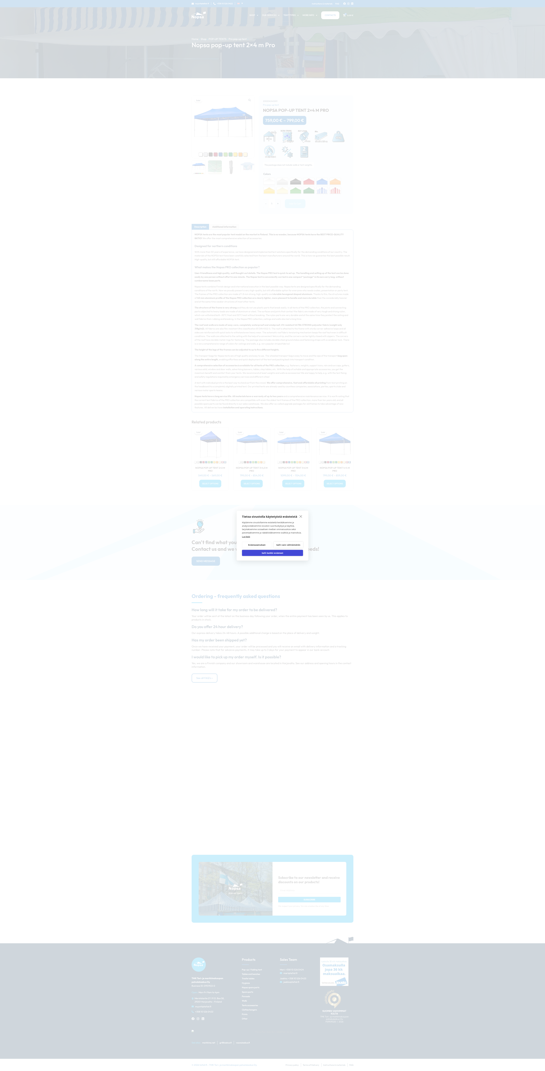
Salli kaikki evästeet (272, 552)
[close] (301, 516)
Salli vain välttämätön (288, 544)
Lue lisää (246, 536)
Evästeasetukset (257, 544)
